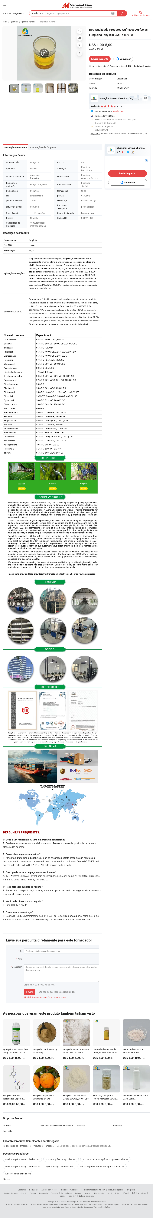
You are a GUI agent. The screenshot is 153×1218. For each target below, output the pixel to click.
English (23, 1193)
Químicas (14, 21)
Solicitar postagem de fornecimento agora (45, 997)
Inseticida (7, 1131)
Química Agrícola (28, 21)
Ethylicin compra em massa (18, 1173)
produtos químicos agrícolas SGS (61, 1159)
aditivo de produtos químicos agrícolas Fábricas (102, 1166)
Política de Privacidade (69, 1190)
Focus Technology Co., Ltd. (71, 1201)
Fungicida (117, 1125)
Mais (5, 1179)
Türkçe (62, 1196)
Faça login (95, 133)
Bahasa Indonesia (86, 1196)
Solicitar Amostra (142, 66)
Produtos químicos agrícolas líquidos (22, 1159)
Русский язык (66, 1193)
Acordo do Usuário (49, 1190)
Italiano (78, 1193)
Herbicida (80, 1125)
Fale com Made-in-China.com (93, 1190)
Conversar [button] (125, 58)
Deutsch (88, 1193)
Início (5, 21)
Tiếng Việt (72, 1196)
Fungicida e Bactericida (48, 21)
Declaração (33, 1190)
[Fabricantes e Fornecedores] (77, 5)
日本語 (126, 1193)
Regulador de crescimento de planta (56, 1125)
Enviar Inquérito (99, 58)
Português (43, 1193)
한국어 (117, 1193)
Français (54, 1193)
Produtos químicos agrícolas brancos (22, 1166)
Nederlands (99, 1193)
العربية (109, 1193)
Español (33, 1193)
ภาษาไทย (142, 1193)
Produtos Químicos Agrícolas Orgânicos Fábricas (105, 1159)
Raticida (7, 1125)
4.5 (119, 152)
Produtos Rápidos (115, 1190)
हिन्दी (133, 1193)
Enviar (29, 992)
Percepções (130, 1190)
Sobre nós (22, 1190)
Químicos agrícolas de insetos (60, 1166)
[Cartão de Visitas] (146, 160)
